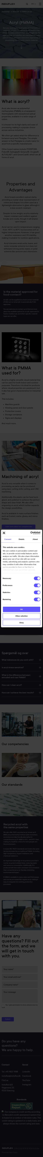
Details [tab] (21, 539)
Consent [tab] (7, 539)
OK (21, 609)
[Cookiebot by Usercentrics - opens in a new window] (30, 532)
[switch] (35, 584)
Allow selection (21, 616)
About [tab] (35, 539)
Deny (21, 622)
